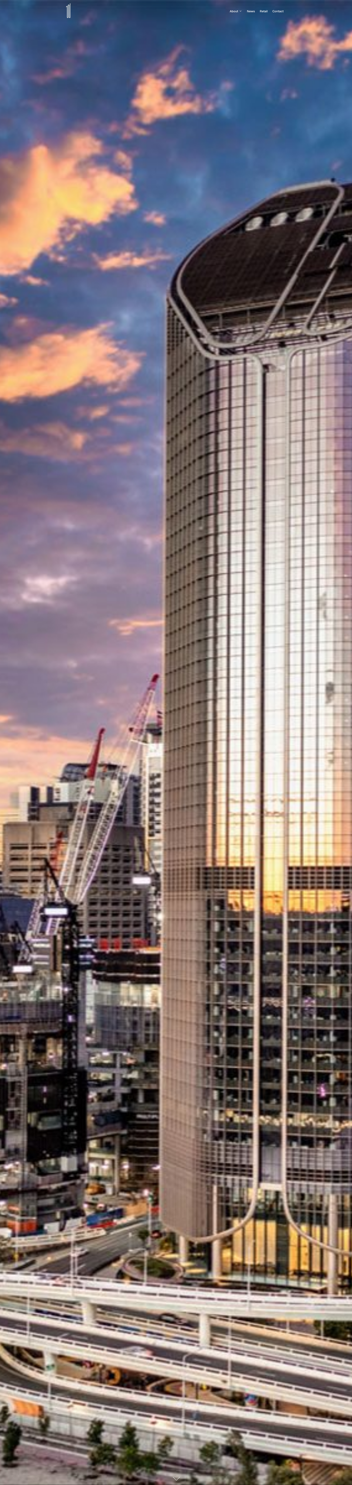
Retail (264, 11)
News (251, 11)
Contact (278, 11)
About (234, 11)
